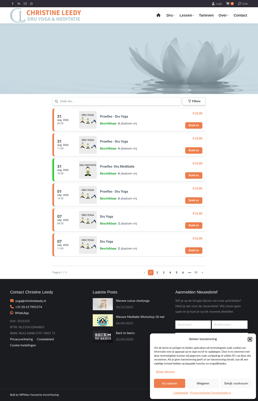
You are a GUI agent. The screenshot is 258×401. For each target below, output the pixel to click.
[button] (250, 339)
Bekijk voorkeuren (236, 383)
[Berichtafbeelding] (103, 304)
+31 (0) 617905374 (28, 307)
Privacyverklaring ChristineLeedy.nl (210, 393)
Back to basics (125, 333)
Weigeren (203, 383)
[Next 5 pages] (189, 272)
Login (219, 3)
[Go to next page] (202, 272)
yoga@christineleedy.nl (30, 301)
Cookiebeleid (180, 393)
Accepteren (169, 383)
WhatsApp (22, 313)
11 (196, 272)
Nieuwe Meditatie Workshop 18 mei (140, 317)
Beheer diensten (165, 372)
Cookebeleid (45, 339)
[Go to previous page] (144, 272)
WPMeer (24, 395)
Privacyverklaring (21, 339)
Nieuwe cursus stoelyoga (132, 300)
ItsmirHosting (51, 395)
